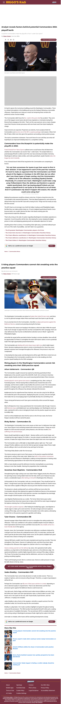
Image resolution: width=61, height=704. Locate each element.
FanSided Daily (20, 688)
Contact (31, 685)
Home (6, 251)
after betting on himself (28, 478)
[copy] (13, 40)
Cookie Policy (20, 690)
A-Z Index (9, 693)
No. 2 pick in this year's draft (32, 118)
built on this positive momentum (44, 456)
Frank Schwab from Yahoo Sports (14, 149)
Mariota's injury (11, 408)
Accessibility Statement (48, 690)
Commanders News (14, 251)
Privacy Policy (45, 688)
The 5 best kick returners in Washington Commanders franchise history (28, 232)
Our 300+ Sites (45, 685)
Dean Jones (7, 36)
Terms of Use (10, 690)
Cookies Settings (21, 693)
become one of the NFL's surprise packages (28, 132)
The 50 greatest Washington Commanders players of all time (25, 230)
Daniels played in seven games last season (17, 380)
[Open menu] (4, 2)
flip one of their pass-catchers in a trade (34, 583)
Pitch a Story (32, 688)
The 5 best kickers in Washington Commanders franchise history (26, 240)
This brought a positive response (14, 507)
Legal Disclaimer (34, 690)
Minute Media (9, 697)
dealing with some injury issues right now (30, 345)
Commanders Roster (15, 673)
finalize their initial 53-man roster (39, 316)
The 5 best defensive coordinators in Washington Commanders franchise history (31, 238)
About (8, 685)
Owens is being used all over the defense (16, 548)
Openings (19, 685)
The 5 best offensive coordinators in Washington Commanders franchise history (31, 235)
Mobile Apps (9, 688)
